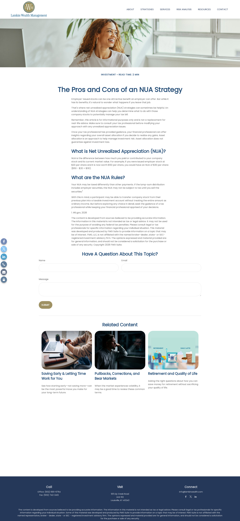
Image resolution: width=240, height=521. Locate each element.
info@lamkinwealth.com (191, 491)
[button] (130, 9)
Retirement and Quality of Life (172, 373)
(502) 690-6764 (53, 491)
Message (43, 279)
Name (42, 260)
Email (124, 260)
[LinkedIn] (4, 257)
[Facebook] (4, 241)
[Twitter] (4, 249)
